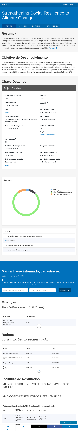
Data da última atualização (50, 159)
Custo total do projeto (14, 125)
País (6, 110)
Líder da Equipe (10, 102)
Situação (43, 96)
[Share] (54, 426)
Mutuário (44, 102)
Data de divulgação (47, 110)
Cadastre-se (64, 290)
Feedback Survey (69, 423)
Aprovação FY (10, 139)
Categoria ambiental (47, 146)
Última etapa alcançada (14, 159)
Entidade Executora (47, 125)
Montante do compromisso (15, 146)
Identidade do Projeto (13, 96)
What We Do (5, 4)
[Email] (7, 426)
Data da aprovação (12, 116)
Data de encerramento (48, 152)
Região (42, 132)
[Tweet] (39, 426)
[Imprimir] (23, 426)
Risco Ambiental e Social (14, 152)
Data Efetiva (44, 116)
